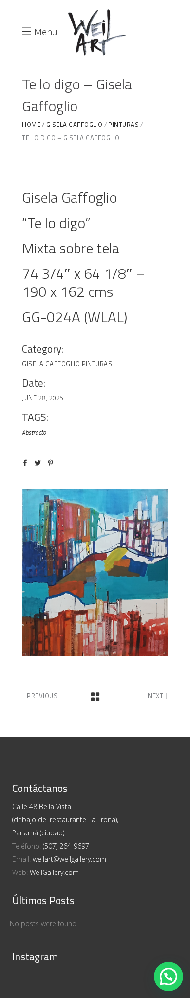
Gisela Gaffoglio (51, 364)
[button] (168, 976)
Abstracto (34, 432)
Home (31, 125)
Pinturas (97, 364)
